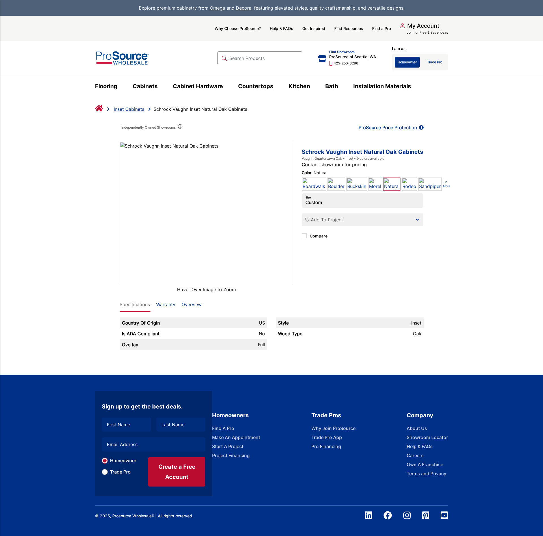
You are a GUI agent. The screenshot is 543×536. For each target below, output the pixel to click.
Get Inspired (313, 28)
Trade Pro (120, 472)
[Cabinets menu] (161, 87)
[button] (419, 25)
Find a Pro (381, 28)
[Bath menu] (341, 87)
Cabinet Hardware (198, 86)
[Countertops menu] (276, 87)
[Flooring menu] (120, 87)
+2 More (446, 184)
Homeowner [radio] (407, 62)
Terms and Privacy (426, 473)
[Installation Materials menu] (414, 87)
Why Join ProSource (333, 428)
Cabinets (145, 86)
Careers (415, 455)
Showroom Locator (427, 437)
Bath (331, 86)
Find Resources (348, 28)
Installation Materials (382, 86)
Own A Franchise (425, 464)
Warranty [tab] (165, 304)
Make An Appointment (236, 437)
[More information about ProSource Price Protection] (420, 127)
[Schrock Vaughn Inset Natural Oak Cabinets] (207, 212)
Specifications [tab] (135, 304)
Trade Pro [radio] (434, 62)
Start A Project (228, 446)
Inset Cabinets (129, 109)
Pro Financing (326, 446)
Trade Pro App (326, 437)
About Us (417, 428)
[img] (180, 127)
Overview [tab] (192, 304)
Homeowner (123, 460)
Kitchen (299, 86)
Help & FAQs (281, 28)
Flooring (106, 86)
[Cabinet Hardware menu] (226, 87)
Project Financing (231, 455)
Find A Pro (223, 428)
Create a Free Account (176, 471)
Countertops (255, 86)
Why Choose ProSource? (238, 28)
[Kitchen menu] (313, 87)
